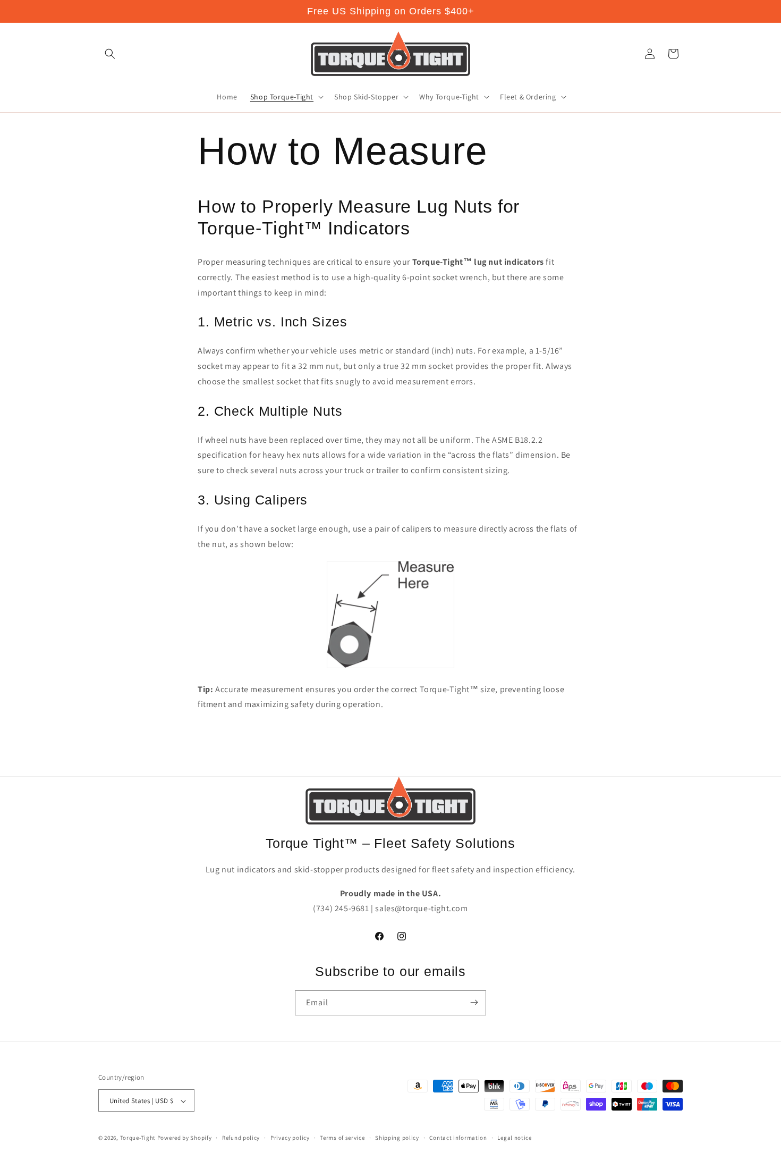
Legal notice (514, 1137)
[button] (110, 53)
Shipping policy (397, 1137)
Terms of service (342, 1137)
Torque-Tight (138, 1138)
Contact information (458, 1137)
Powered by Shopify (184, 1138)
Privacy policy (290, 1137)
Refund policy (241, 1137)
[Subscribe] (474, 1002)
